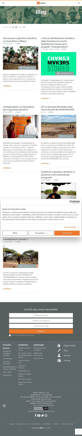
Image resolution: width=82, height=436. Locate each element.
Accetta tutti (67, 233)
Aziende (67, 360)
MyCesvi (67, 355)
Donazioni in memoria (22, 367)
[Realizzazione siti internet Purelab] (41, 428)
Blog (66, 350)
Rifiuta (15, 233)
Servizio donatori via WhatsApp (43, 405)
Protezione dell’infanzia (6, 363)
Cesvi (18, 43)
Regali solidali (69, 346)
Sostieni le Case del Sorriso (24, 349)
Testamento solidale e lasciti (24, 375)
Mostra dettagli (70, 227)
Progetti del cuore (24, 371)
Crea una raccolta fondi (23, 361)
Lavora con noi (38, 358)
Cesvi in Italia (7, 372)
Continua (6, 86)
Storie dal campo (47, 49)
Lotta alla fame (7, 358)
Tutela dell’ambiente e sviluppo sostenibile (10, 368)
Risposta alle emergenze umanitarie (7, 353)
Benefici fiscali (47, 424)
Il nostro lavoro (7, 346)
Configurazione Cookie (67, 424)
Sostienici (23, 345)
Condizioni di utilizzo (22, 424)
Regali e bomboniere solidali (25, 383)
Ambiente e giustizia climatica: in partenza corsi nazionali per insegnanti (58, 175)
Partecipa (39, 345)
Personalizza (40, 233)
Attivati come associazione (38, 354)
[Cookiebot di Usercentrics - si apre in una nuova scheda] (71, 201)
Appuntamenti (8, 43)
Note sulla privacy (36, 424)
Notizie (56, 49)
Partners (56, 424)
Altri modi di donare (24, 379)
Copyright (11, 424)
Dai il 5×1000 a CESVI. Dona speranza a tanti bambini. (25, 355)
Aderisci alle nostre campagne (40, 349)
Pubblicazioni (7, 375)
